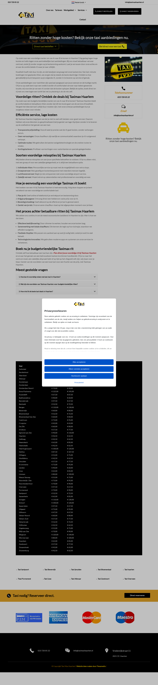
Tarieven (58, 10)
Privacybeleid (79, 382)
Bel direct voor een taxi (110, 46)
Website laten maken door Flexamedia (91, 666)
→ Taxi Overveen (128, 579)
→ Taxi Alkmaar (75, 579)
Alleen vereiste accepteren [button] (79, 369)
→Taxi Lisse (46, 579)
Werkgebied (69, 10)
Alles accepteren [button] (79, 362)
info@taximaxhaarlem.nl (83, 650)
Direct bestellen (105, 11)
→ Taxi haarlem (128, 569)
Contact (82, 19)
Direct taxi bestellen (43, 46)
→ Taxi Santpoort (22, 569)
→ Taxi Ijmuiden (75, 569)
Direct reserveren (130, 11)
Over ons (49, 10)
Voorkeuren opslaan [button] (79, 376)
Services (81, 10)
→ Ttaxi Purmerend (23, 579)
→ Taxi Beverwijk (49, 569)
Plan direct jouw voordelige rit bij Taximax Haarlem (74, 253)
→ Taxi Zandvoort (102, 579)
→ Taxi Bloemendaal (103, 569)
